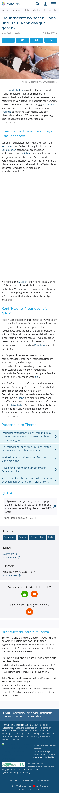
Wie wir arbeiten (35, 716)
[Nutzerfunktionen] (45, 4)
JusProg (26, 772)
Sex (37, 377)
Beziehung (9, 537)
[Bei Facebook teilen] (8, 40)
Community (18, 713)
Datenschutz (28, 780)
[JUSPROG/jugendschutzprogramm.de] (13, 764)
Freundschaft (34, 10)
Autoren (19, 716)
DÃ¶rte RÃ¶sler (10, 553)
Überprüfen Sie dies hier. (44, 757)
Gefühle (25, 153)
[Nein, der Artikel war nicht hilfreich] (34, 594)
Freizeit (23, 537)
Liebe (21, 398)
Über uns (7, 716)
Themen (15, 10)
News (5, 10)
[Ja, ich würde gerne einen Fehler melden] (29, 611)
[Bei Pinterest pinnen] (36, 40)
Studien (22, 281)
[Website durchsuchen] (38, 4)
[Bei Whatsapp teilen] (51, 40)
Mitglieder (32, 713)
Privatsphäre (43, 780)
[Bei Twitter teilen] (22, 40)
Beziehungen (9, 149)
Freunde (6, 111)
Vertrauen (7, 146)
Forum (6, 712)
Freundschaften (15, 90)
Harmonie (48, 104)
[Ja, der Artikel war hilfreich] (24, 594)
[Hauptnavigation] (53, 4)
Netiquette (46, 713)
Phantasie (40, 345)
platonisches (17, 405)
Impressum (14, 780)
